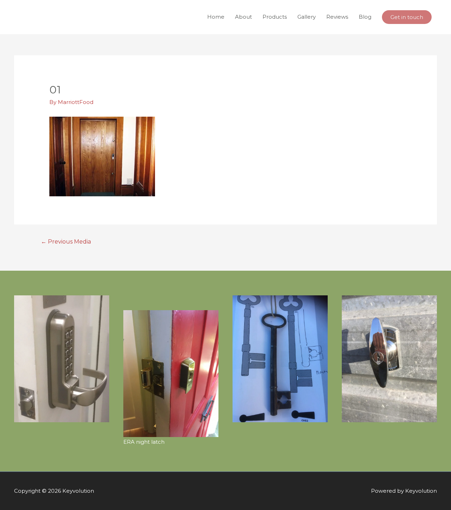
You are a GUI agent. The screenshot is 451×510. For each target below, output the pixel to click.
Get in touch (406, 17)
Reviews (337, 16)
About (243, 16)
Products (274, 16)
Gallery (306, 16)
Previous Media (66, 241)
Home (215, 16)
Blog (365, 16)
